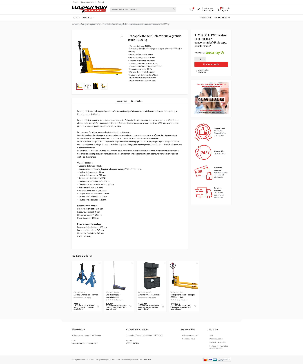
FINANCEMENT (205, 18)
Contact (101, 2)
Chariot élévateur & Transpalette (114, 24)
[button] (98, 306)
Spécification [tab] (137, 101)
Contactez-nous (188, 339)
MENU (75, 18)
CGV (211, 335)
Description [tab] (122, 101)
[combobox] (143, 9)
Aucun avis (87, 298)
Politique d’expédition (217, 342)
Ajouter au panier (211, 64)
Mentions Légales (216, 339)
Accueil (75, 2)
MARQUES (87, 18)
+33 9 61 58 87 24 (132, 343)
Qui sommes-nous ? (88, 2)
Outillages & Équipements (90, 24)
